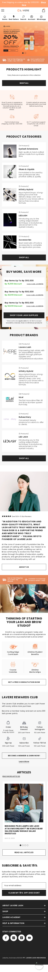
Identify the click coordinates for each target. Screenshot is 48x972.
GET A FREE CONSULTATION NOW (24, 682)
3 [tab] (25, 845)
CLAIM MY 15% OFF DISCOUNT (24, 892)
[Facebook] (5, 937)
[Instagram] (13, 937)
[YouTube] (29, 937)
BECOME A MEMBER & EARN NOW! (24, 755)
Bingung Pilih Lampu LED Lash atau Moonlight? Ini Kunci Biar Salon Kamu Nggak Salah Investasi (24, 830)
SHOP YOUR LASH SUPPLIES (24, 315)
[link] (23, 17)
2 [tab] (25, 53)
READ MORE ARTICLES (11, 776)
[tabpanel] (24, 39)
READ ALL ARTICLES (24, 852)
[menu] (2, 10)
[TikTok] (21, 937)
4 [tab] (27, 845)
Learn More (24, 761)
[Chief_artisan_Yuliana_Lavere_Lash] (24, 491)
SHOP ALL (24, 83)
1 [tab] (23, 53)
